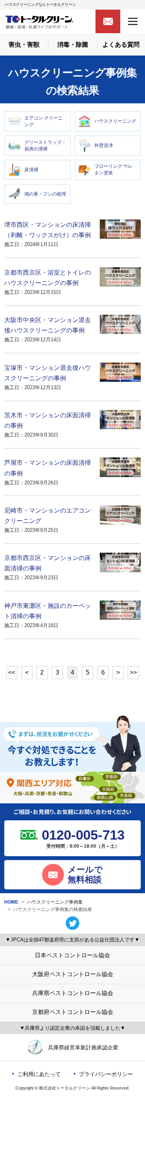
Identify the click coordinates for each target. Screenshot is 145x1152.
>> (133, 672)
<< (11, 672)
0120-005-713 (83, 835)
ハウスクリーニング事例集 (55, 901)
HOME (11, 901)
